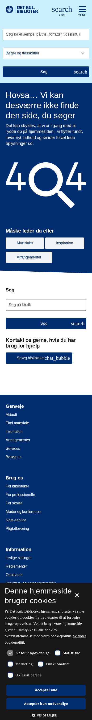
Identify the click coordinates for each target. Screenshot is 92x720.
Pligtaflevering (17, 529)
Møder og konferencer (24, 512)
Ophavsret (14, 575)
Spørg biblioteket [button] (43, 358)
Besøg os (13, 457)
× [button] (77, 596)
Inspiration (14, 432)
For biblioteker (17, 486)
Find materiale (17, 423)
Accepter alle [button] (46, 690)
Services (13, 448)
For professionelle (20, 495)
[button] (46, 715)
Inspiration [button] (64, 243)
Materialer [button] (25, 243)
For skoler (14, 503)
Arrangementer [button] (29, 257)
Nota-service (16, 520)
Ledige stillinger (19, 558)
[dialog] (46, 651)
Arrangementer (18, 440)
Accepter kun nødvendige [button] (46, 703)
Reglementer (16, 566)
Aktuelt (11, 415)
